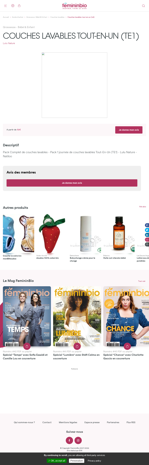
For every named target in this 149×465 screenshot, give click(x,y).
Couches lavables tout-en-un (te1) (81, 17)
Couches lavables (57, 17)
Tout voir (141, 281)
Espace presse (92, 422)
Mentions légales (68, 422)
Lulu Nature (9, 43)
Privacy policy (94, 460)
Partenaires (113, 422)
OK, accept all (57, 460)
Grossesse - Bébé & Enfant (36, 17)
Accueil (6, 17)
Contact (47, 422)
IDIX (80, 450)
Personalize (76, 460)
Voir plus (142, 207)
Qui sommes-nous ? (24, 422)
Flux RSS (131, 422)
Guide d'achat (17, 17)
